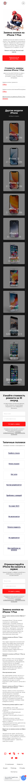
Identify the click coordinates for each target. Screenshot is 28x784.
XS (8, 236)
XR (20, 236)
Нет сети (14, 474)
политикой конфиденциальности (12, 432)
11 (6, 212)
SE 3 (9, 261)
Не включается (14, 516)
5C (14, 358)
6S (13, 334)
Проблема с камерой (14, 495)
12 (6, 186)
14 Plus (14, 139)
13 (6, 161)
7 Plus (13, 309)
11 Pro (11, 212)
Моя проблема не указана (14, 549)
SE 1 (18, 261)
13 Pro (11, 161)
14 (6, 137)
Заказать (5, 98)
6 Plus (18, 334)
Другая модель (14, 379)
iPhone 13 (14, 158)
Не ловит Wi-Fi (14, 506)
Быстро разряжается (14, 485)
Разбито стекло (14, 453)
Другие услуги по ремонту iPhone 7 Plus (13, 96)
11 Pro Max (18, 212)
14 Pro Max (18, 137)
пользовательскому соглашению (18, 433)
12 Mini (14, 188)
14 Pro (11, 137)
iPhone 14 (14, 134)
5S (11, 358)
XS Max (12, 236)
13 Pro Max (18, 161)
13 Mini (14, 163)
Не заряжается (14, 538)
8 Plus (13, 285)
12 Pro (11, 186)
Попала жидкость (14, 527)
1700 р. (4, 84)
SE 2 (14, 261)
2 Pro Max (19, 186)
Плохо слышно (14, 464)
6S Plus (8, 334)
